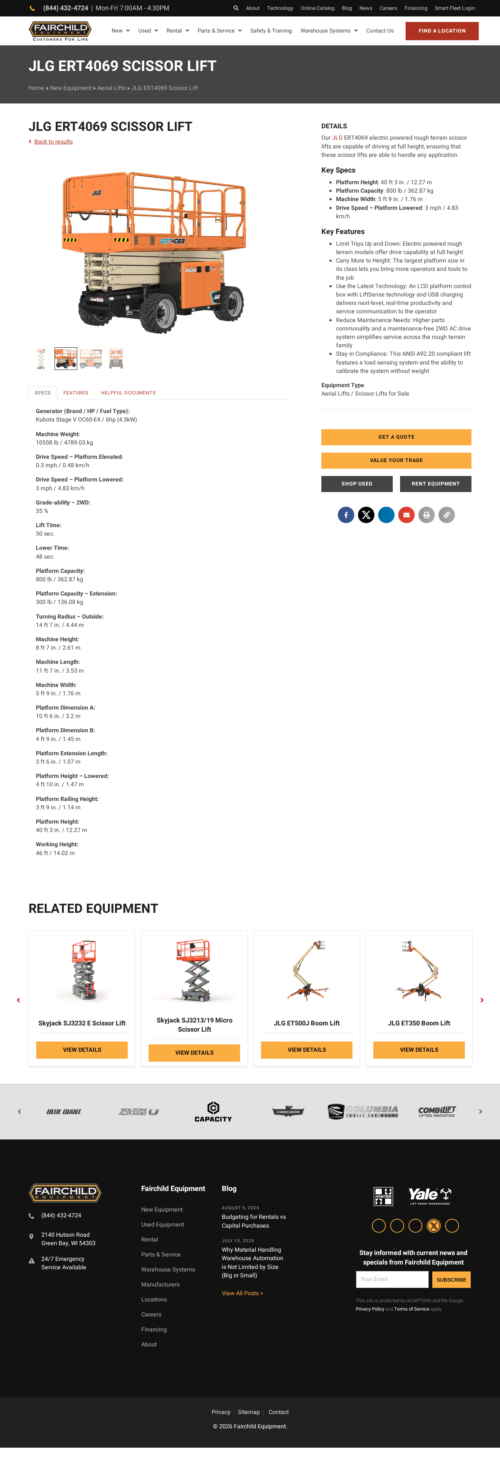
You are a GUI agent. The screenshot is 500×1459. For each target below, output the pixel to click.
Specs (43, 392)
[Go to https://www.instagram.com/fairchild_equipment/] (415, 1227)
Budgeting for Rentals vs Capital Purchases (254, 1221)
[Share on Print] (426, 515)
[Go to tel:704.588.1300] (76, 1217)
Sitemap (249, 1412)
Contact (279, 1412)
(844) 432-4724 (65, 8)
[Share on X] (366, 515)
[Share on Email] (406, 515)
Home (36, 88)
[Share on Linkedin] (386, 515)
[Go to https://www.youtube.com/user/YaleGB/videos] (452, 1227)
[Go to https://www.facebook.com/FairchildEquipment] (397, 1227)
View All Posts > (243, 1293)
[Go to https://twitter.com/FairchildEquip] (433, 1227)
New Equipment (71, 88)
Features (76, 392)
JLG (337, 137)
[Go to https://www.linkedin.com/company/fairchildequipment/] (378, 1227)
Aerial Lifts (111, 88)
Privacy (221, 1412)
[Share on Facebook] (346, 515)
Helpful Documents (128, 392)
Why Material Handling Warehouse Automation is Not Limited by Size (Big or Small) (252, 1263)
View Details (82, 1050)
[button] (442, 31)
